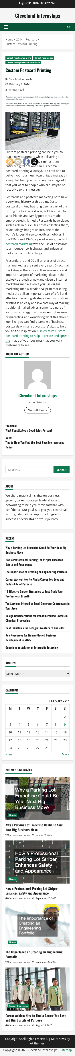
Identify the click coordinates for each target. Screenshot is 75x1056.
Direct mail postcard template (23, 62)
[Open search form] (68, 27)
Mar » (66, 754)
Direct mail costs (43, 57)
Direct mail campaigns (19, 57)
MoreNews (58, 1039)
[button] (6, 27)
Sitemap (66, 1050)
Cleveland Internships (37, 15)
